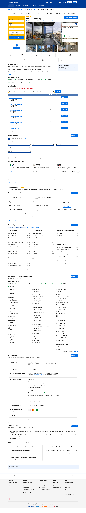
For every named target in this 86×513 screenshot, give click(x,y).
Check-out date (12, 27)
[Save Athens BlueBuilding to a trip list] (62, 17)
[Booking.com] (13, 2)
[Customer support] (54, 2)
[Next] (77, 33)
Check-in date (11, 23)
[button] (16, 32)
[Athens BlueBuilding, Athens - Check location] (26, 21)
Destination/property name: (14, 19)
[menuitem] (11, 5)
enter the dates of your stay (39, 374)
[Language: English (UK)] (50, 2)
